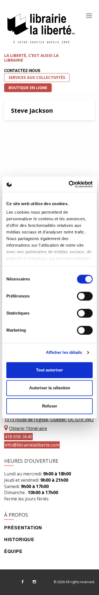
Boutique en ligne (28, 87)
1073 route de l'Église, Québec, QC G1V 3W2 (49, 420)
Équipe (13, 551)
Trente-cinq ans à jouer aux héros (47, 140)
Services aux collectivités (37, 77)
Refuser (49, 406)
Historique (19, 539)
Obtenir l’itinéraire (28, 428)
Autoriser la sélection (49, 387)
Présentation (23, 527)
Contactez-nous (22, 70)
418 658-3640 (18, 437)
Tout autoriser (49, 370)
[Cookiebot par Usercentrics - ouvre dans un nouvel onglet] (70, 184)
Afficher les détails (64, 352)
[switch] (85, 296)
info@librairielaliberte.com (32, 445)
